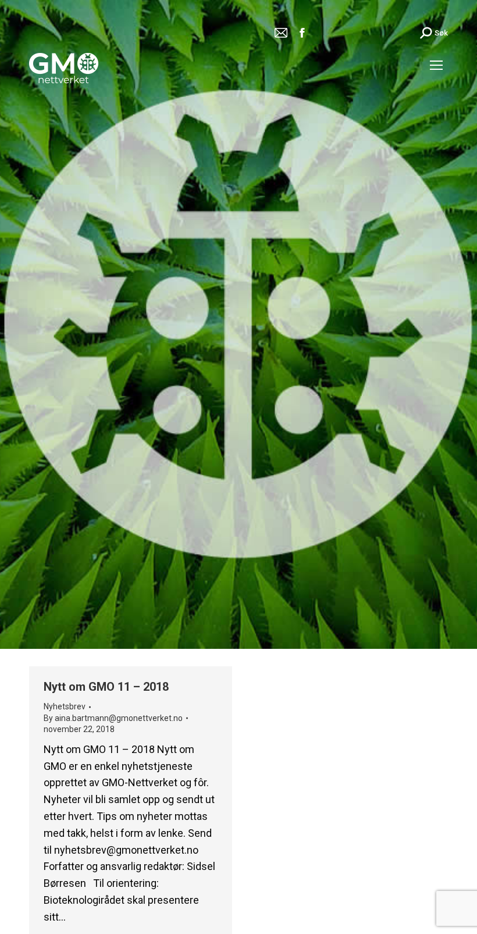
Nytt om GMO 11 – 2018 (106, 687)
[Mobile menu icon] (436, 65)
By (113, 718)
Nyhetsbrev (65, 706)
